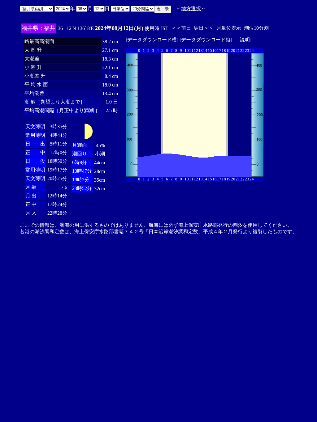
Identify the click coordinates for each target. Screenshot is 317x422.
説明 (245, 39)
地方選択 (191, 8)
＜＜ (176, 28)
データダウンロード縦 (206, 39)
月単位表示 (228, 28)
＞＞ (209, 28)
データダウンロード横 (152, 39)
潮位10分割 (256, 28)
